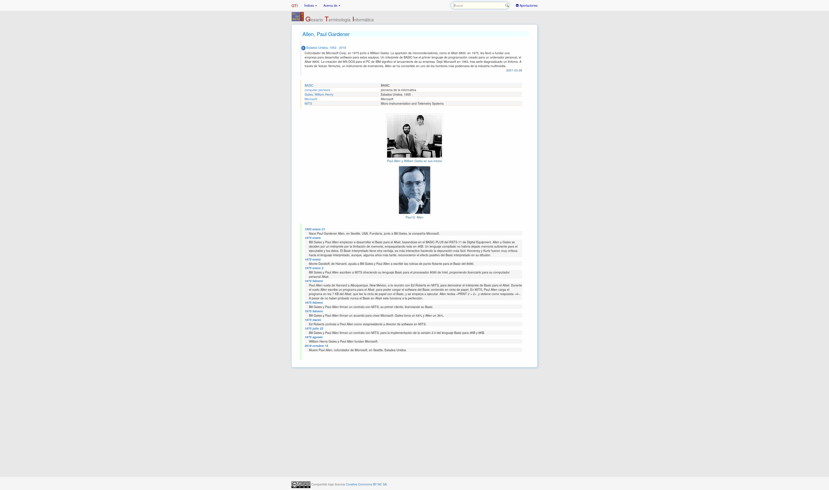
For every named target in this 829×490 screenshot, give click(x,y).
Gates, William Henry (319, 94)
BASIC (309, 85)
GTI (294, 5)
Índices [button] (309, 5)
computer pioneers (317, 90)
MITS (308, 103)
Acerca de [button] (330, 5)
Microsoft (311, 99)
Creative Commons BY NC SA (366, 484)
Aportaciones (528, 5)
